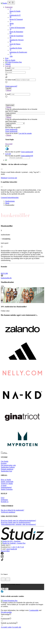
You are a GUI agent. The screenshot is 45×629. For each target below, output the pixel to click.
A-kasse (3, 485)
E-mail (7, 68)
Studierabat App (6, 471)
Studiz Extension (7, 489)
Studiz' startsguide (7, 481)
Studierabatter (10, 201)
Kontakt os (4, 502)
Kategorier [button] (9, 7)
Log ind (8, 154)
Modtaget (4, 178)
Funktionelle (5, 619)
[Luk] (8, 579)
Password (8, 70)
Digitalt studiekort (7, 469)
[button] (8, 88)
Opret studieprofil (11, 129)
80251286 (4, 273)
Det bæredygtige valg (8, 465)
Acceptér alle (16, 627)
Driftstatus (4, 500)
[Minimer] (3, 579)
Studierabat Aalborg (8, 467)
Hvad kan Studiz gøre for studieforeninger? (16, 522)
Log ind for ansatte (25, 133)
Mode (7, 203)
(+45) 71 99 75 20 (17, 547)
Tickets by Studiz (7, 483)
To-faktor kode (10, 80)
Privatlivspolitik (6, 612)
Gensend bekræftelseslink (10, 197)
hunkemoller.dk (6, 278)
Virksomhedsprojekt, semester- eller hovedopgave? (18, 524)
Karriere (4, 463)
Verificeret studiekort (8, 512)
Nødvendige (5, 614)
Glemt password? (11, 86)
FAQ (2, 498)
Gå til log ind (12, 178)
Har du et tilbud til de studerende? (12, 510)
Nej (3, 589)
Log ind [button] (8, 66)
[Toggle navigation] (11, 2)
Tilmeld (7, 64)
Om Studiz (4, 461)
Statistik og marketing (8, 623)
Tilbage (8, 90)
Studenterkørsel (6, 487)
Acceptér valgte (6, 627)
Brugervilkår (5, 551)
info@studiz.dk (11, 549)
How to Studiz (10, 60)
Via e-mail (8, 144)
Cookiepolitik (33, 610)
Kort (6, 58)
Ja (7, 589)
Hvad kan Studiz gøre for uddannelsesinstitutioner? (18, 520)
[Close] (2, 451)
